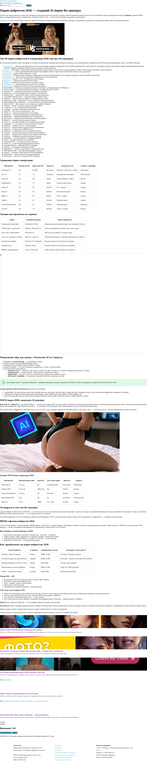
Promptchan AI (9, 77)
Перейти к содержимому (8, 1)
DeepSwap (7, 86)
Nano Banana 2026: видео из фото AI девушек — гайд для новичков (24, 715)
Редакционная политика (62, 760)
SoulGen (7, 82)
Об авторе (58, 745)
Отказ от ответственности (63, 757)
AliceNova (7, 75)
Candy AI (7, 79)
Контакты (58, 750)
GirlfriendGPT (8, 84)
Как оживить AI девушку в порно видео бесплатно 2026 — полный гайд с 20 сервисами (31, 651)
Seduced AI (7, 80)
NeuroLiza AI (8, 71)
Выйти (14, 732)
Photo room (7, 73)
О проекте (58, 748)
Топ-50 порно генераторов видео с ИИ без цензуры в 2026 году (22, 672)
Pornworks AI (8, 66)
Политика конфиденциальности (65, 752)
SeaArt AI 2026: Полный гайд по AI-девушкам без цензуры (21, 630)
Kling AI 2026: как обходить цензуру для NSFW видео (19, 693)
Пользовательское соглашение (64, 755)
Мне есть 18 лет (6, 732)
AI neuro (7, 70)
